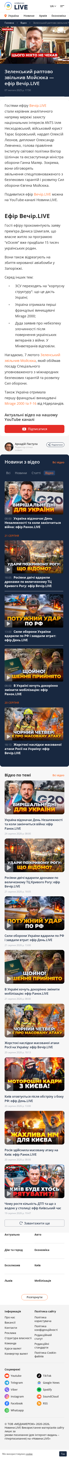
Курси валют (13, 1348)
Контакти (11, 1327)
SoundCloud (51, 1396)
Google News (51, 1382)
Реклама (10, 1333)
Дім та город (14, 1250)
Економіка (59, 15)
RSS (45, 1403)
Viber (14, 1389)
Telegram (17, 1382)
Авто (37, 1234)
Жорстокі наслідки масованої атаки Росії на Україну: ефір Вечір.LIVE (33, 748)
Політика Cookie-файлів (45, 1354)
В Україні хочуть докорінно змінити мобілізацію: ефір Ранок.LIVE (31, 689)
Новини (29, 15)
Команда (10, 1343)
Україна (13, 15)
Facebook (17, 1403)
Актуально (12, 1234)
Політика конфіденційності (46, 1328)
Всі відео (58, 462)
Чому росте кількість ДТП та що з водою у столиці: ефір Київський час (33, 1206)
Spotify (47, 1389)
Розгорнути (35, 1297)
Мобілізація (42, 1280)
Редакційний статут (43, 1336)
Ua (52, 6)
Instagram (17, 1396)
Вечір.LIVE (37, 105)
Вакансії (10, 1322)
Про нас (10, 1317)
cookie (29, 1454)
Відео (24, 22)
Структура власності (18, 1338)
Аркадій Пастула (26, 444)
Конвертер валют (16, 1353)
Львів (8, 1280)
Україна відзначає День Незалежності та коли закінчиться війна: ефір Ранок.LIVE (33, 522)
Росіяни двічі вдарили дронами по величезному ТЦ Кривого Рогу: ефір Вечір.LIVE (28, 581)
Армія (43, 15)
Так (63, 1454)
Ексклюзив (12, 1265)
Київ (37, 1265)
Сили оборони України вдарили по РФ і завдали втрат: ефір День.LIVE (30, 635)
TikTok (47, 1376)
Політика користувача (42, 1319)
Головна (9, 22)
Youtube (16, 1376)
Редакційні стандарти (41, 1345)
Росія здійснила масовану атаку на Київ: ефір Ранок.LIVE (31, 1152)
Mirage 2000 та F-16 (20, 403)
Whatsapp (17, 1410)
